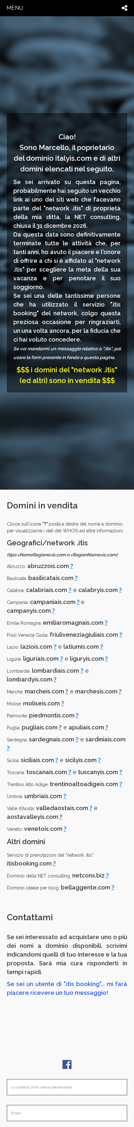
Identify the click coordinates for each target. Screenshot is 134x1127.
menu (15, 8)
